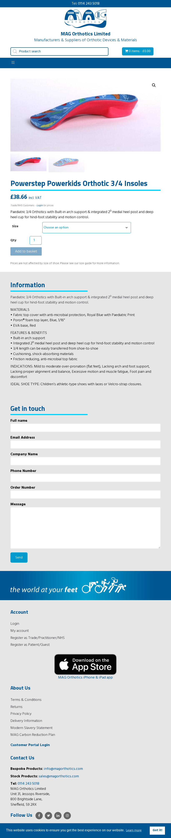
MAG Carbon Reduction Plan (32, 735)
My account (19, 631)
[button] (154, 85)
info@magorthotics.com (63, 769)
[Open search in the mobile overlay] (59, 51)
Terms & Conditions (25, 700)
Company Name (24, 454)
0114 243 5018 (88, 4)
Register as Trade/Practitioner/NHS (37, 638)
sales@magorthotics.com (59, 776)
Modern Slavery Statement (31, 728)
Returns (16, 707)
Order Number (22, 488)
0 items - (139, 51)
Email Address (22, 438)
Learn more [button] (134, 830)
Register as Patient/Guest (30, 645)
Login (39, 205)
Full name (18, 421)
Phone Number (23, 471)
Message (18, 504)
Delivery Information (26, 721)
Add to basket (26, 251)
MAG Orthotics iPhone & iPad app (85, 678)
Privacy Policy (20, 714)
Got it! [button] (157, 830)
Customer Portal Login (30, 745)
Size (15, 226)
